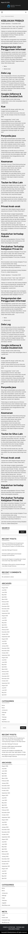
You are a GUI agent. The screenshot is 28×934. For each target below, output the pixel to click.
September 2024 (6, 636)
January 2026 (5, 604)
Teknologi (4, 717)
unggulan (4, 719)
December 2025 (5, 606)
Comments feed (6, 920)
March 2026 (4, 599)
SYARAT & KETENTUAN (9, 927)
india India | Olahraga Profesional (9, 550)
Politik (3, 714)
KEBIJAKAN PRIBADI (14, 929)
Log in (3, 915)
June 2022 (4, 662)
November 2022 (5, 650)
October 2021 (5, 680)
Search (6, 528)
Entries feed (5, 917)
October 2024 (5, 634)
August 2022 (5, 657)
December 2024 (5, 632)
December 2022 (5, 648)
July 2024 (4, 641)
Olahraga (4, 712)
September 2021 (6, 683)
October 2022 (5, 653)
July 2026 (4, 590)
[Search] (26, 12)
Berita (3, 705)
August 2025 (5, 615)
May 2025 (4, 622)
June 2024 (4, 643)
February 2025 (5, 629)
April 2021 (4, 694)
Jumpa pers (5, 710)
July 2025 (4, 618)
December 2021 (5, 676)
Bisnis (3, 707)
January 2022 (5, 673)
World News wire (6, 721)
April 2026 (4, 597)
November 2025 (5, 608)
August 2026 (5, 587)
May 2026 (4, 594)
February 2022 (5, 671)
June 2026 (4, 592)
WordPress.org (5, 922)
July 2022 (4, 660)
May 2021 (4, 692)
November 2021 (5, 678)
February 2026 (5, 601)
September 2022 (6, 655)
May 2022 (4, 664)
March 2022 (4, 669)
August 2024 (5, 639)
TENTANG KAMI (20, 927)
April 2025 (4, 625)
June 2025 (4, 620)
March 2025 (4, 627)
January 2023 (5, 646)
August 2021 (5, 685)
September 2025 (6, 613)
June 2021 (4, 690)
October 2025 (5, 611)
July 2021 (4, 687)
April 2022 (4, 667)
